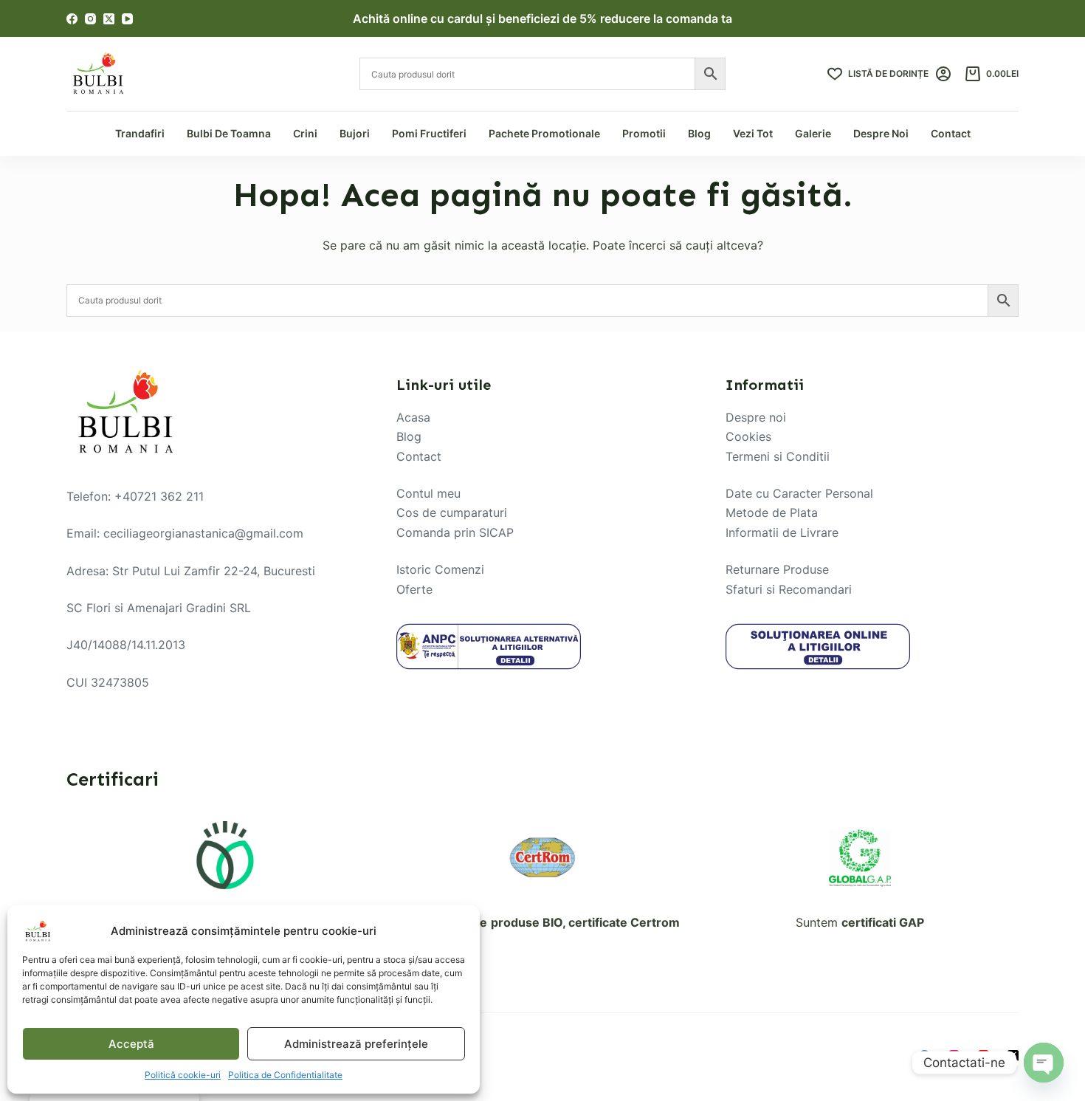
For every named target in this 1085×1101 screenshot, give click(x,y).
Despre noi (756, 417)
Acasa (413, 417)
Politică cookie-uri (183, 1074)
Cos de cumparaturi (451, 512)
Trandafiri (140, 133)
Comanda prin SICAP (455, 532)
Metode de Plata (772, 512)
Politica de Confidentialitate (285, 1074)
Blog (699, 133)
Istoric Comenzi (440, 569)
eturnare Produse (781, 569)
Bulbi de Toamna (229, 133)
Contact (951, 133)
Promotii (644, 133)
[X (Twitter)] (108, 18)
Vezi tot (753, 133)
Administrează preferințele (356, 1044)
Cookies (748, 436)
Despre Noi (881, 133)
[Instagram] (90, 18)
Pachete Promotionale (544, 133)
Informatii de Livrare (782, 532)
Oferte (414, 589)
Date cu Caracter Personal (799, 493)
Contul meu (428, 493)
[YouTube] (127, 18)
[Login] (943, 73)
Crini (305, 133)
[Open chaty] (1044, 1063)
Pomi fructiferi (429, 133)
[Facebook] (72, 18)
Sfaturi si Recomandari (789, 589)
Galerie (813, 133)
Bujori (355, 133)
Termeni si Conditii (778, 456)
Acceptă (131, 1044)
